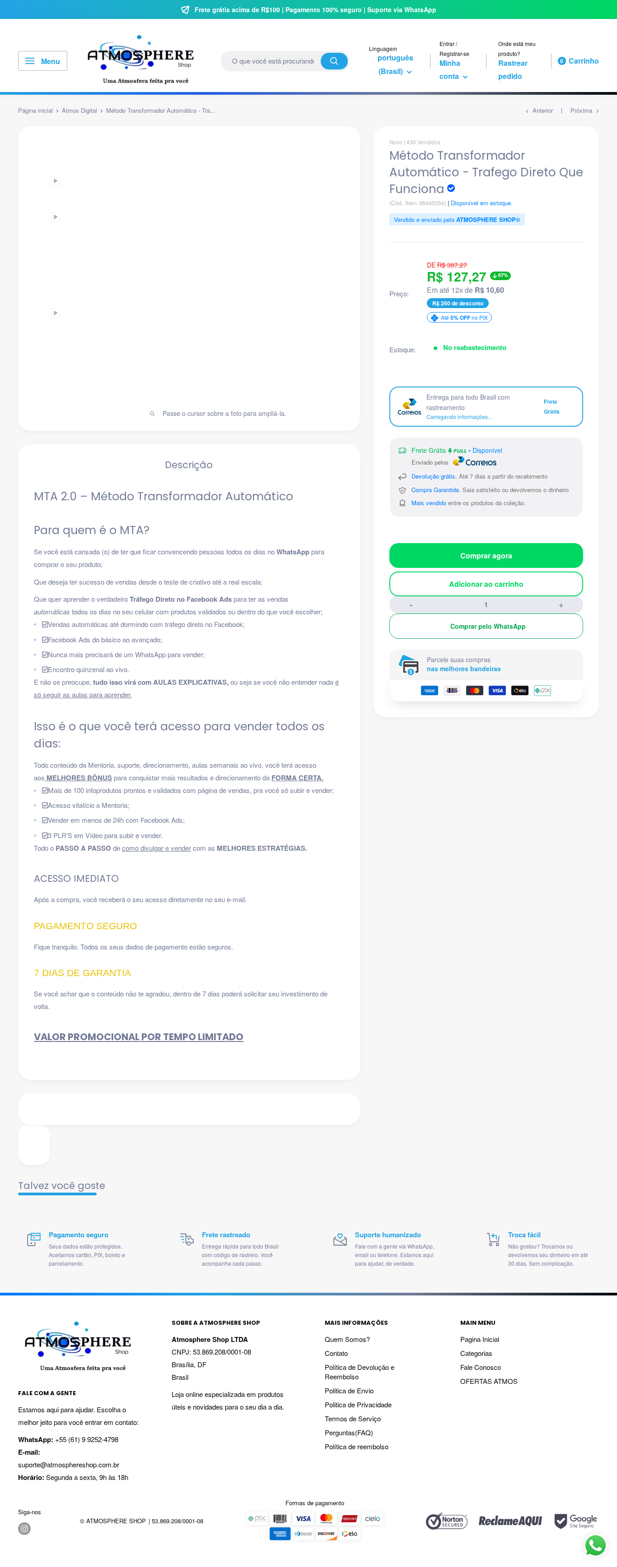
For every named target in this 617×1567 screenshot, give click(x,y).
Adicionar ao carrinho (486, 584)
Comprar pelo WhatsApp (488, 626)
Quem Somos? (347, 1339)
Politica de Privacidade (358, 1404)
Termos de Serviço (353, 1418)
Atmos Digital (79, 110)
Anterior (543, 110)
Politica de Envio (349, 1390)
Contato (336, 1353)
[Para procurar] (334, 61)
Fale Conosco (480, 1367)
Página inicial (35, 110)
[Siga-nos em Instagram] (24, 1528)
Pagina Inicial (479, 1339)
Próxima (581, 110)
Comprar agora (486, 555)
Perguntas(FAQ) (349, 1432)
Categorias (476, 1353)
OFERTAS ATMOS (489, 1381)
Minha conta (450, 70)
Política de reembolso (356, 1446)
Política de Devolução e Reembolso (359, 1371)
